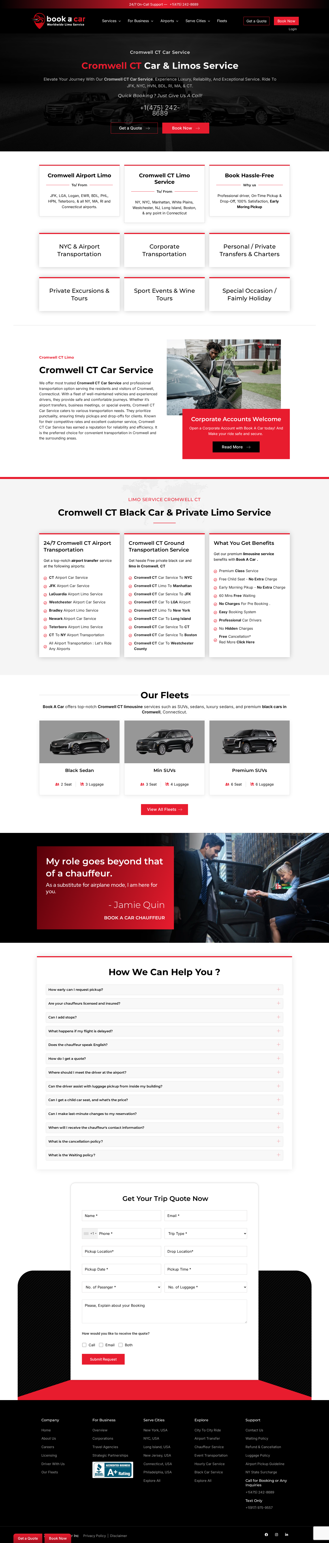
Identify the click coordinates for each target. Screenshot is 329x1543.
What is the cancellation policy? (75, 1141)
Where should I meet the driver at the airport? (87, 1072)
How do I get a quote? (67, 1058)
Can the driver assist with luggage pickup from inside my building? (105, 1086)
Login (293, 29)
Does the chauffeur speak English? (78, 1045)
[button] (118, 21)
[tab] (164, 990)
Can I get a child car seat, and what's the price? (88, 1100)
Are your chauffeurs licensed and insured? (84, 1003)
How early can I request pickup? (75, 989)
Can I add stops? (62, 1017)
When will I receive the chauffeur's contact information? (96, 1127)
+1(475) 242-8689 (183, 4)
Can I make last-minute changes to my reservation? (92, 1114)
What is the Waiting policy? (71, 1155)
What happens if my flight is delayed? (80, 1031)
